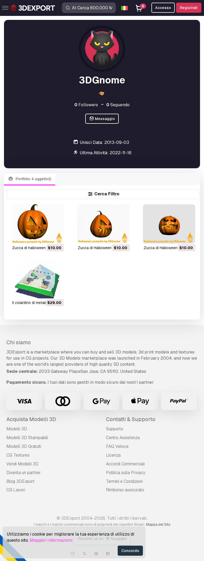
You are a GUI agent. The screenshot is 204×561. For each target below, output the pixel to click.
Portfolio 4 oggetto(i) (33, 178)
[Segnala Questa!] (56, 236)
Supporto (114, 429)
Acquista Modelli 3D (31, 419)
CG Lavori (15, 490)
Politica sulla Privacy (125, 472)
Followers (86, 105)
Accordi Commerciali (125, 464)
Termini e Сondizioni (124, 481)
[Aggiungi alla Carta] (45, 236)
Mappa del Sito (158, 524)
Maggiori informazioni (51, 540)
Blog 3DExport (20, 481)
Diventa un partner (23, 472)
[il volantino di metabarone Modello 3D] (37, 278)
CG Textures (17, 455)
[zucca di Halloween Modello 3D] (103, 224)
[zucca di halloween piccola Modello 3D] (37, 224)
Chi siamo (18, 342)
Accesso (163, 7)
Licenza (113, 455)
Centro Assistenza (123, 437)
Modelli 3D (16, 429)
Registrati (189, 7)
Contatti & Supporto (130, 419)
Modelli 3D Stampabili (27, 437)
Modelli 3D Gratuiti (23, 446)
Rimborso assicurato (125, 490)
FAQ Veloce (117, 446)
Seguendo (118, 105)
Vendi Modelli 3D (22, 464)
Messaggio (104, 118)
